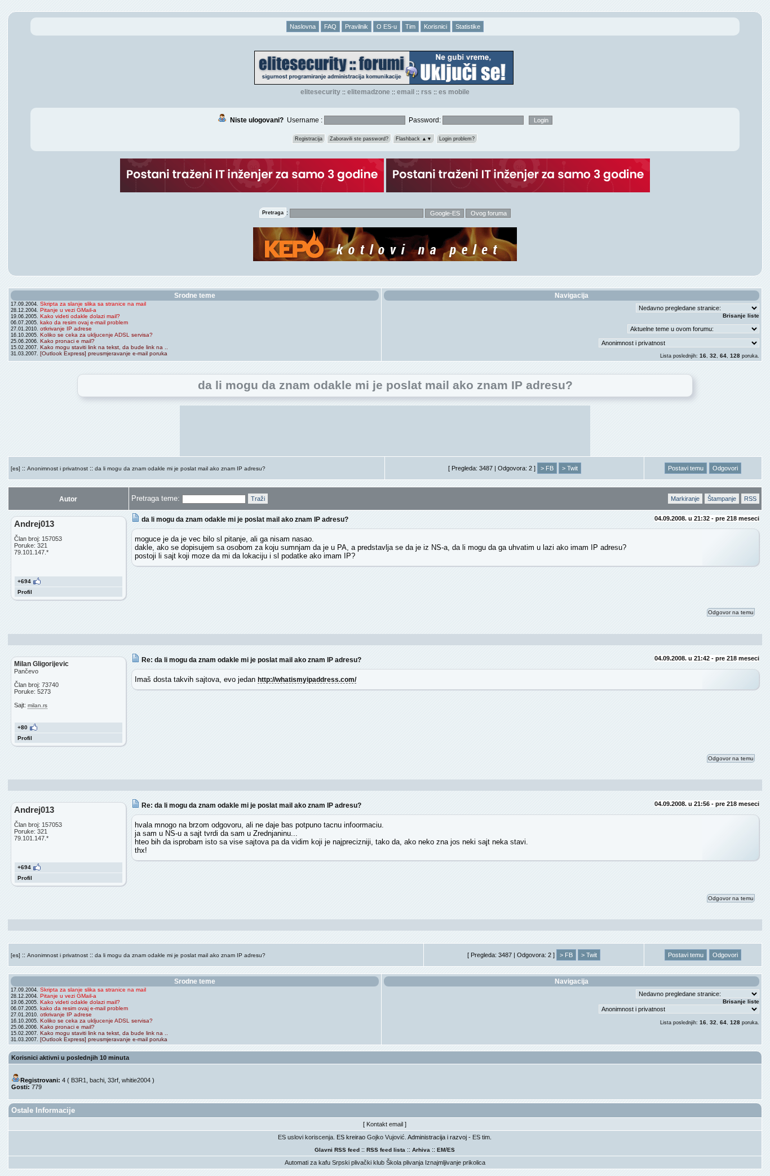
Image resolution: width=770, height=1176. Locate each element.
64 (723, 356)
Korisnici (435, 26)
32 (713, 356)
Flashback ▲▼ (414, 139)
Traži (258, 498)
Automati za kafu (307, 1162)
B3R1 (78, 1080)
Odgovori (725, 468)
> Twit (570, 468)
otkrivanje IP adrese (66, 328)
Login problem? (457, 139)
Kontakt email (384, 1124)
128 (735, 356)
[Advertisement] (385, 431)
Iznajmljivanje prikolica (455, 1162)
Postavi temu (685, 468)
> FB (547, 468)
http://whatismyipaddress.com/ (307, 679)
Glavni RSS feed (337, 1150)
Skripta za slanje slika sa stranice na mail (93, 304)
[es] (15, 468)
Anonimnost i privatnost (57, 468)
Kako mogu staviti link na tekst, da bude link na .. (104, 347)
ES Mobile (454, 92)
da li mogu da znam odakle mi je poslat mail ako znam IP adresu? (180, 468)
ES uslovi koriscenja (305, 1137)
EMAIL (405, 92)
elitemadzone (368, 92)
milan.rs (37, 705)
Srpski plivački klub (358, 1162)
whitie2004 (136, 1080)
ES (451, 1150)
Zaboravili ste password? (359, 139)
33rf (113, 1080)
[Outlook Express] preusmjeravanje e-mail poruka (103, 353)
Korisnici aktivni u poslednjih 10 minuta (70, 1057)
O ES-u (387, 26)
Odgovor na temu (731, 612)
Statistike (467, 26)
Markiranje (685, 498)
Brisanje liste (741, 315)
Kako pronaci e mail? (67, 341)
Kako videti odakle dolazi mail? (80, 316)
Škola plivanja (404, 1162)
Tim (410, 26)
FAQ (330, 26)
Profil (24, 592)
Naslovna (303, 26)
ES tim (481, 1137)
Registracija (308, 139)
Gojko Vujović (386, 1137)
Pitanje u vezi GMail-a (68, 310)
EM (441, 1150)
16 (703, 356)
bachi (97, 1080)
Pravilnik (356, 26)
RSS (426, 92)
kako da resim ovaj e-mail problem (84, 322)
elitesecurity (320, 92)
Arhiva (421, 1150)
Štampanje (721, 498)
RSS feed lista (385, 1150)
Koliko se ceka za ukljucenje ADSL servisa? (96, 335)
